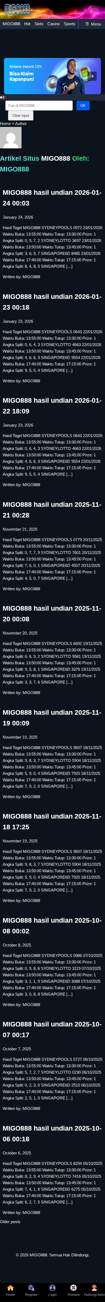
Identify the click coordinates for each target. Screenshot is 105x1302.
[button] (92, 76)
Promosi (74, 1295)
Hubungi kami (94, 1295)
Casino (53, 23)
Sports (69, 23)
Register (31, 1295)
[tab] (11, 24)
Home (5, 123)
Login (52, 1295)
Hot (27, 23)
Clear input (20, 115)
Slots (38, 23)
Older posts (10, 1221)
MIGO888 (11, 23)
